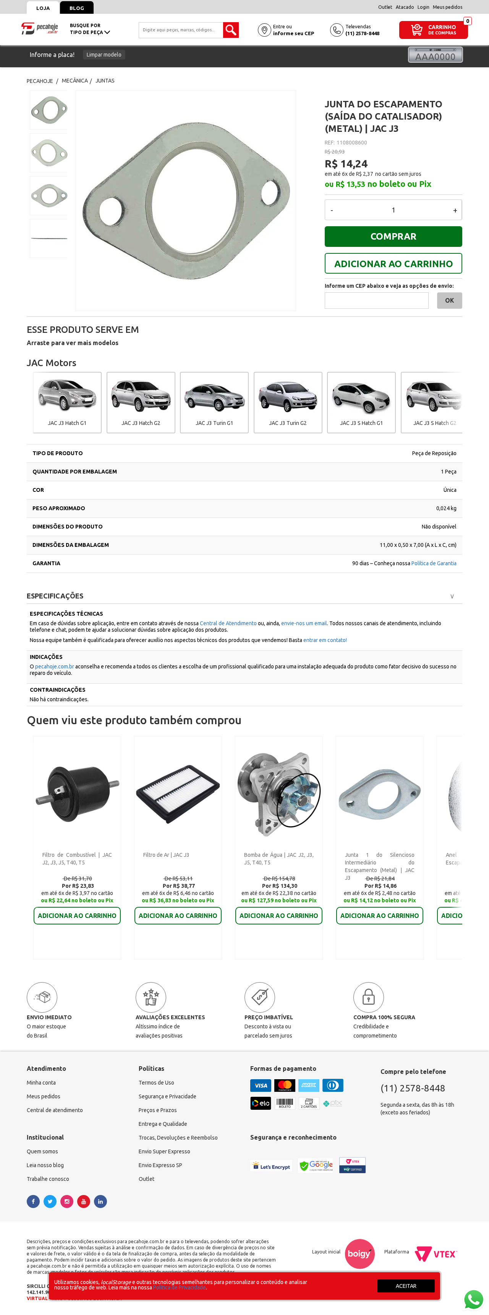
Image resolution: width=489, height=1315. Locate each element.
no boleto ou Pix (399, 184)
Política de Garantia (434, 563)
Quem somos (42, 1151)
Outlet (385, 7)
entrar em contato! (325, 640)
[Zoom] (48, 110)
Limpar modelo (104, 55)
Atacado (405, 7)
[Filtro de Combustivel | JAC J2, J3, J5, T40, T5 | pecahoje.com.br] (77, 794)
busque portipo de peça (87, 29)
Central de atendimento (55, 1110)
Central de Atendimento (229, 623)
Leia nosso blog (45, 1165)
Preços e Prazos (158, 1110)
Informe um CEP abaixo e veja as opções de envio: (389, 286)
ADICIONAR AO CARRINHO (393, 264)
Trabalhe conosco (48, 1179)
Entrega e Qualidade (163, 1124)
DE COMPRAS (442, 33)
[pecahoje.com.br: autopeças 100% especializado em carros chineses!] (39, 28)
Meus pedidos (447, 7)
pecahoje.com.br (54, 666)
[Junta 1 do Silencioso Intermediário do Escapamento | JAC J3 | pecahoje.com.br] (379, 794)
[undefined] (195, 201)
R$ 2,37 (364, 174)
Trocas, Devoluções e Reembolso (178, 1138)
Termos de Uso (156, 1083)
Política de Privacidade (179, 1287)
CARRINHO (442, 27)
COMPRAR (393, 236)
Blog (77, 8)
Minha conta (41, 1083)
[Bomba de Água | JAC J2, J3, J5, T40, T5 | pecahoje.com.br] (278, 794)
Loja (43, 8)
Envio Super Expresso (164, 1151)
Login (423, 7)
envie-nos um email (304, 623)
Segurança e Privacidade (167, 1096)
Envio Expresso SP (160, 1165)
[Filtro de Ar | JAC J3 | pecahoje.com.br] (177, 794)
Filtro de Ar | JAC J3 (166, 855)
